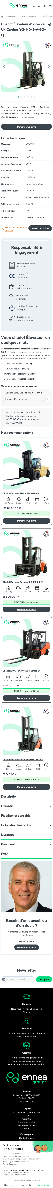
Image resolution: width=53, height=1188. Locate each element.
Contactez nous (26, 1138)
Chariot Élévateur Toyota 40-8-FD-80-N (23, 582)
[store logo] (18, 6)
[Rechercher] (39, 6)
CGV (26, 1115)
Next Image (49, 66)
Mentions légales (26, 1122)
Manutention (12, 17)
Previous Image (4, 66)
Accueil (2, 17)
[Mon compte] (44, 6)
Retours (26, 1128)
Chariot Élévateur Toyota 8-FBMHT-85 (22, 670)
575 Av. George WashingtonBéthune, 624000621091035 (26, 1098)
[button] (26, 66)
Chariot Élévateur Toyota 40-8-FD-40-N (23, 759)
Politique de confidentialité (26, 1112)
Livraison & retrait (26, 1125)
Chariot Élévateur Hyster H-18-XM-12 (21, 493)
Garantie (26, 1119)
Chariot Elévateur (28, 17)
